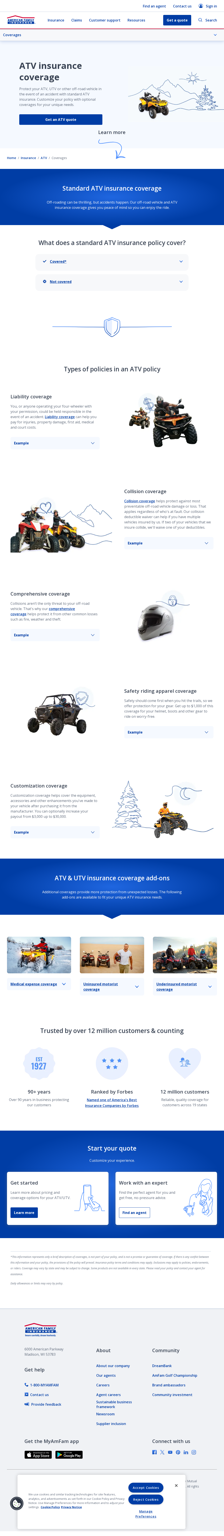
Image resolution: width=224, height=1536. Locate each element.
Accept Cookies (146, 1488)
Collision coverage (139, 501)
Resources (136, 20)
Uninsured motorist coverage (100, 987)
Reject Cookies (145, 1499)
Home (11, 158)
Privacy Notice (71, 1507)
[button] (17, 1504)
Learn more (24, 1212)
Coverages (12, 34)
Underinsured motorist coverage (176, 987)
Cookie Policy (50, 1507)
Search (211, 20)
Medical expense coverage (33, 984)
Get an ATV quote (60, 119)
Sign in (211, 6)
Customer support (105, 20)
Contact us (182, 6)
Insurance (56, 20)
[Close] (176, 1485)
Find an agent (154, 6)
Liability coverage (60, 416)
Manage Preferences (145, 1513)
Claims (76, 20)
